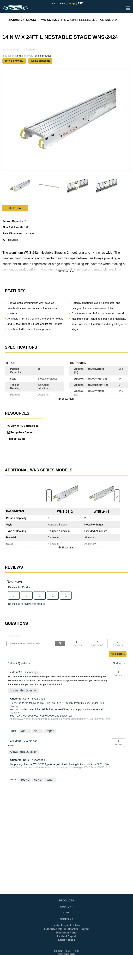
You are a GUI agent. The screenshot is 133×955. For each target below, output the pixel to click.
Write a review (14, 61)
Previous (49, 495)
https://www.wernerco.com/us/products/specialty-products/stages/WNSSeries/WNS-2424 (60, 719)
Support (66, 906)
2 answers (27, 56)
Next (117, 495)
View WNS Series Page (25, 426)
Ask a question (40, 61)
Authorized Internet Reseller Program (66, 929)
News (67, 913)
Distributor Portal (66, 932)
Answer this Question (23, 690)
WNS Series (48, 20)
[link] (14, 636)
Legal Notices (66, 940)
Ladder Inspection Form (66, 925)
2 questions (9, 56)
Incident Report (66, 936)
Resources (11, 240)
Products (14, 20)
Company (66, 919)
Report (50, 731)
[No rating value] (13, 50)
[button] (15, 208)
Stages (31, 20)
